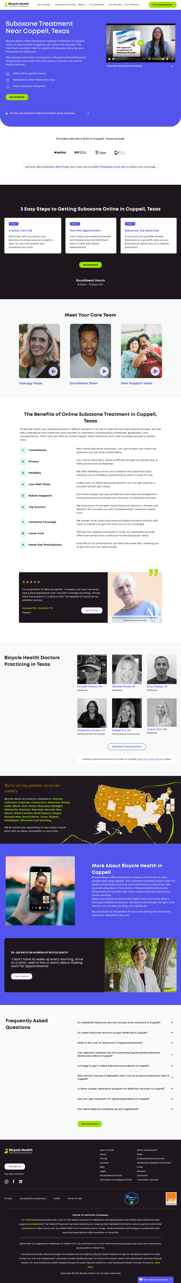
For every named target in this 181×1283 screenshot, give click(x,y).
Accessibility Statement (33, 1199)
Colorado (24, 803)
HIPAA (57, 1199)
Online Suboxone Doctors (151, 1159)
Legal (103, 1171)
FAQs (139, 1154)
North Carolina (24, 813)
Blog (102, 1167)
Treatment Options (147, 1180)
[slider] (126, 59)
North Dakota (42, 813)
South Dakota (30, 817)
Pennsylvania (12, 817)
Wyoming (45, 820)
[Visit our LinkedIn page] (20, 1181)
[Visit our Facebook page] (14, 1181)
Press (140, 1167)
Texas (44, 817)
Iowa (25, 806)
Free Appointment (163, 5)
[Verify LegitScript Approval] (131, 1199)
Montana (24, 810)
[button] (45, 5)
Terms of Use (74, 1199)
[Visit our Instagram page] (7, 1181)
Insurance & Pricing (65, 5)
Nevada (50, 810)
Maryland (44, 806)
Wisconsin (26, 820)
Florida (65, 803)
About (103, 1154)
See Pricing (62, 167)
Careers (104, 1163)
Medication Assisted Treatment (154, 1163)
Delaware (54, 803)
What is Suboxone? (147, 1150)
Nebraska (38, 810)
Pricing (103, 1159)
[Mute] (149, 59)
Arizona (57, 799)
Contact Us (14, 1167)
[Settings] (167, 59)
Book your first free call (150, 759)
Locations (142, 1176)
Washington (11, 820)
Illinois (16, 806)
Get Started (17, 97)
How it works (107, 1150)
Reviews (141, 1171)
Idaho (8, 806)
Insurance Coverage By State (116, 1180)
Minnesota (11, 810)
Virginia (53, 817)
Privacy (8, 1199)
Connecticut (39, 803)
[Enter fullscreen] (172, 59)
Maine (33, 806)
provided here (35, 1224)
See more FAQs (89, 1124)
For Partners (115, 5)
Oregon (56, 813)
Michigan (57, 806)
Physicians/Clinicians (111, 1176)
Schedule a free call (113, 167)
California (10, 803)
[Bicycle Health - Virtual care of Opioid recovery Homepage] (16, 5)
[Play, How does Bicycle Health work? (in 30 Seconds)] (109, 59)
